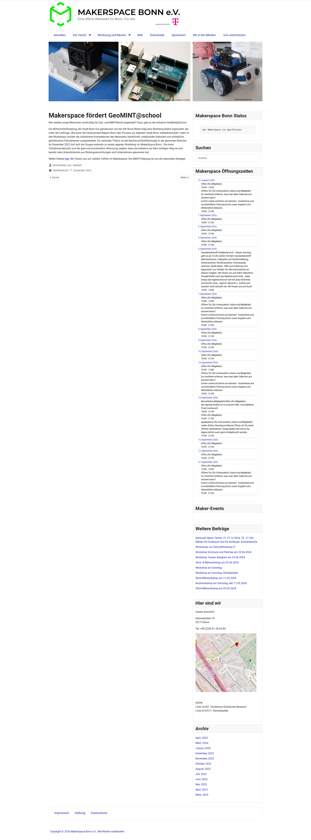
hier (67, 158)
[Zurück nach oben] (305, 834)
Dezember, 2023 (205, 753)
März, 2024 (202, 743)
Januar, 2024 (203, 748)
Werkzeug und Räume (112, 35)
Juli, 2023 (201, 774)
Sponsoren (179, 35)
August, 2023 (203, 768)
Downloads (157, 35)
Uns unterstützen (234, 35)
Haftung (80, 813)
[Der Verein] (89, 35)
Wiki (140, 35)
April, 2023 (202, 789)
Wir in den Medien (204, 35)
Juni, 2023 (201, 779)
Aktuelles (60, 35)
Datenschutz (99, 813)
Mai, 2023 (201, 784)
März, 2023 (202, 794)
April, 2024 (202, 737)
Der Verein (79, 35)
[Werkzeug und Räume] (129, 35)
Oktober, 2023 (203, 763)
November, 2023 (205, 758)
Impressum (61, 813)
